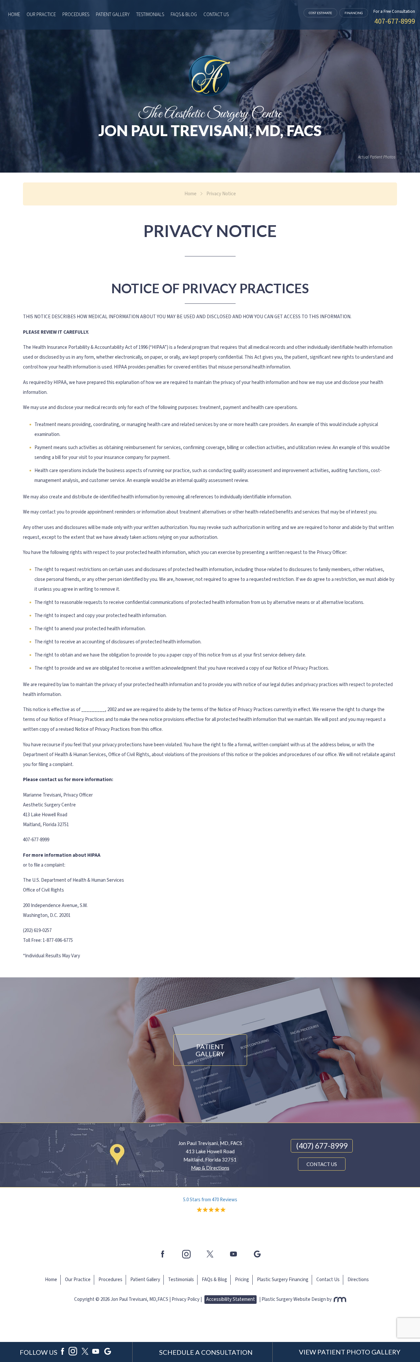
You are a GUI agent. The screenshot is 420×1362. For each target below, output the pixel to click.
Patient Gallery (113, 14)
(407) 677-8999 (321, 1145)
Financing (354, 13)
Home (14, 14)
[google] (108, 1352)
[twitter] (210, 1254)
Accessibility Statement (230, 1299)
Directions (358, 1279)
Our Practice (41, 14)
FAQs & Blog (184, 14)
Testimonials (150, 14)
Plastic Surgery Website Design (294, 1299)
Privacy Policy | (187, 1299)
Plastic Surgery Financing (282, 1279)
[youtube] (233, 1254)
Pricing (242, 1279)
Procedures (75, 14)
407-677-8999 (394, 21)
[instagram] (186, 1254)
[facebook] (163, 1254)
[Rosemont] (339, 1299)
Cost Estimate (320, 13)
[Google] (257, 1254)
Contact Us (216, 14)
